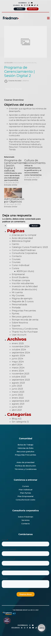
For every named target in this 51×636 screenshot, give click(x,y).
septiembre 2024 (21, 352)
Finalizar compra (21, 280)
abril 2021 (17, 410)
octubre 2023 (19, 376)
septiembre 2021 (20, 401)
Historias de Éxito (25, 448)
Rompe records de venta (25, 319)
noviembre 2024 (20, 346)
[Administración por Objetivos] (13, 193)
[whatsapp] (28, 3)
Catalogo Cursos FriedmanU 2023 (30, 247)
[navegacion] (47, 18)
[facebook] (26, 5)
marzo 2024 (18, 367)
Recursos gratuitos (22, 316)
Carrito (15, 244)
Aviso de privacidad (22, 238)
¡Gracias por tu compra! (24, 235)
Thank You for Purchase (25, 332)
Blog (14, 418)
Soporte (16, 325)
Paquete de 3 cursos (23, 301)
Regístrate (33, 9)
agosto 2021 (18, 404)
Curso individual (20, 265)
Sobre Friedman (25, 517)
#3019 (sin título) (25, 271)
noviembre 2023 (20, 373)
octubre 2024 (19, 349)
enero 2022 (18, 398)
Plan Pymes (25, 493)
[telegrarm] (38, 628)
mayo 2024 (18, 361)
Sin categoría (19, 421)
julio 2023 (17, 385)
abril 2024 (17, 364)
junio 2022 (17, 395)
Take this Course (13, 89)
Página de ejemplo (22, 298)
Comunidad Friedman (24, 250)
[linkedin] (21, 5)
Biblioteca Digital (21, 241)
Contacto (17, 256)
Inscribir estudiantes (23, 283)
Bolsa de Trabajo (25, 445)
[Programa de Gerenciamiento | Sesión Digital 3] (14, 172)
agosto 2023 (18, 383)
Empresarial (18, 274)
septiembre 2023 (21, 379)
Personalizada (19, 304)
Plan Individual (25, 489)
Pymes (15, 313)
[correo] (31, 3)
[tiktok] (34, 5)
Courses (16, 259)
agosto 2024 (18, 355)
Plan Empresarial (25, 496)
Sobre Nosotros (20, 322)
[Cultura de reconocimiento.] (34, 170)
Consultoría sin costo (25, 500)
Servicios (26, 520)
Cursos (15, 268)
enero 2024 (18, 370)
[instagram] (24, 5)
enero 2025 (18, 343)
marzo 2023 (18, 392)
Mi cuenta (17, 292)
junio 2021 (17, 407)
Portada (16, 307)
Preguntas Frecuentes (24, 310)
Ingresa (19, 9)
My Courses (18, 295)
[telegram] (36, 5)
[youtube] (31, 5)
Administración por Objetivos (14, 200)
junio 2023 (17, 389)
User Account (19, 334)
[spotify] (29, 5)
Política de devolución (25, 466)
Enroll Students (20, 277)
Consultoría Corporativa (24, 253)
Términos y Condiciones (25, 328)
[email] (32, 625)
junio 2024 (17, 358)
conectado (30, 219)
